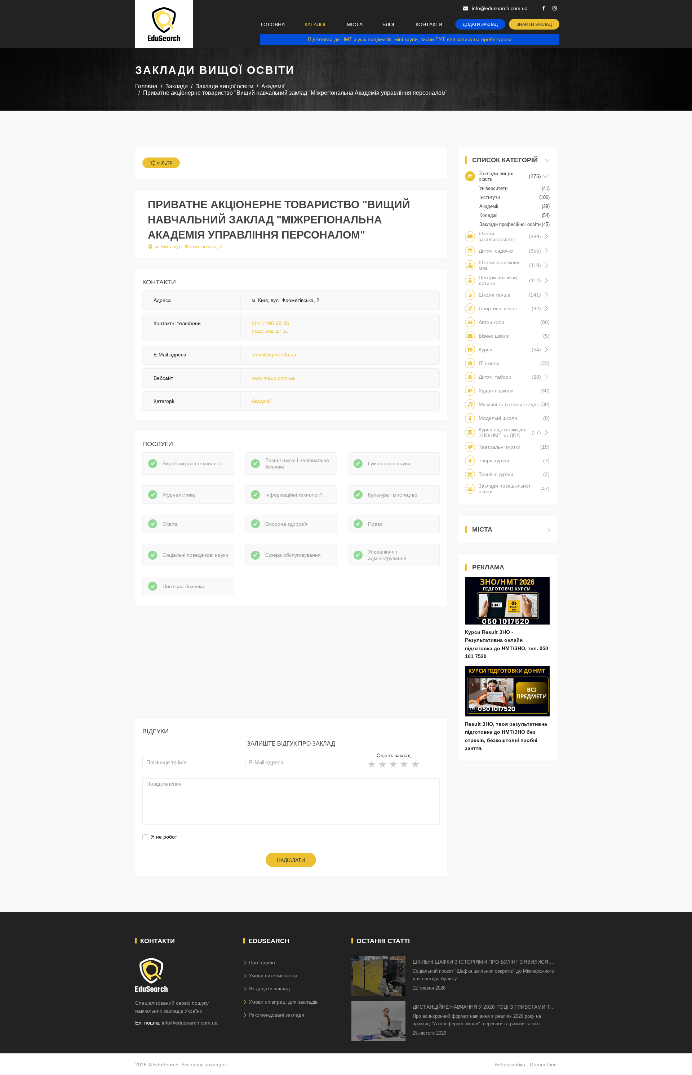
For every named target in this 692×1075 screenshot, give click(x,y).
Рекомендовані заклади (276, 1015)
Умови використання (273, 975)
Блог (389, 24)
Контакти (429, 24)
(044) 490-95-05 (270, 323)
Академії (262, 401)
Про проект (262, 962)
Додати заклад (480, 24)
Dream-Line (543, 1064)
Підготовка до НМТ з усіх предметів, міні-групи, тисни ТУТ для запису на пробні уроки (409, 39)
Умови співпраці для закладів (283, 1002)
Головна (273, 24)
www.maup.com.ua (273, 378)
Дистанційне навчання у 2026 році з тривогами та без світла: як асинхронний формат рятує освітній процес (483, 1007)
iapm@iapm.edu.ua (274, 354)
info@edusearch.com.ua (190, 1023)
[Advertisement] (291, 667)
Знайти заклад (534, 24)
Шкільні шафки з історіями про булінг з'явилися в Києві (483, 962)
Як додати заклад (269, 988)
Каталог (316, 24)
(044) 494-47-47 (270, 331)
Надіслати (291, 860)
